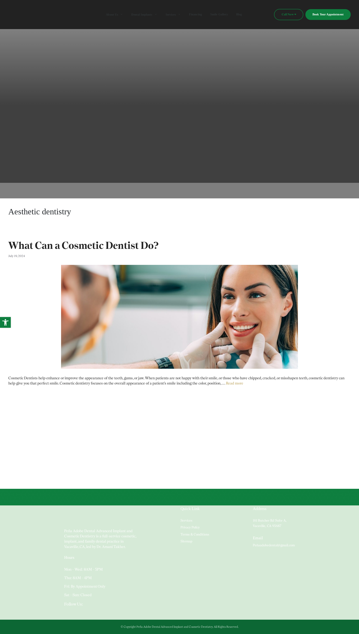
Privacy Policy (190, 527)
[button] (5, 322)
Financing (195, 14)
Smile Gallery (219, 14)
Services (171, 14)
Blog (239, 14)
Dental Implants (141, 14)
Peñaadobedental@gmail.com (274, 545)
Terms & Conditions (195, 534)
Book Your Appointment (328, 14)
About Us (112, 14)
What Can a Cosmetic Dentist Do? (83, 245)
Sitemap (186, 541)
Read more (234, 383)
